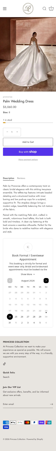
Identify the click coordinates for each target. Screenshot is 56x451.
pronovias (7, 96)
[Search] (44, 9)
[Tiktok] (4, 363)
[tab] (10, 178)
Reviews (21, 178)
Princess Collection (17, 439)
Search (6, 377)
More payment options (28, 159)
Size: (5, 112)
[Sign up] (51, 404)
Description (8, 178)
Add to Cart (28, 142)
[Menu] (4, 8)
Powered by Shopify (35, 439)
